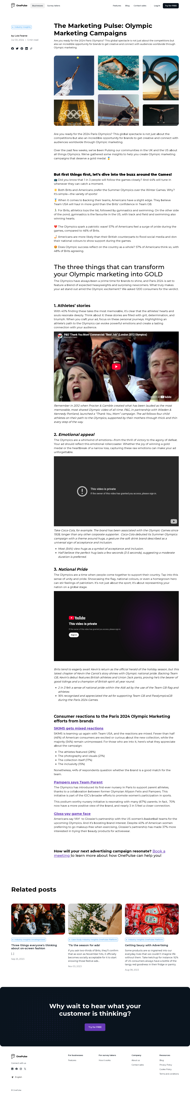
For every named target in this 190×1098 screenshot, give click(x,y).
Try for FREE (95, 1027)
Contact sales (138, 1065)
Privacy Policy (165, 1065)
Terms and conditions (169, 1074)
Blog (161, 1060)
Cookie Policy (165, 1069)
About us (136, 1060)
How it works (105, 1060)
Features (72, 1060)
